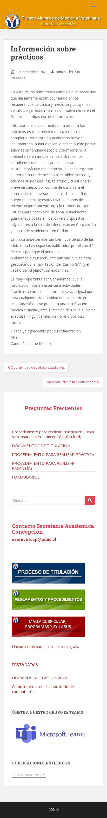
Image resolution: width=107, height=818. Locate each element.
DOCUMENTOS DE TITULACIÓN (41, 445)
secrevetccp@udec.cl (34, 539)
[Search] (90, 500)
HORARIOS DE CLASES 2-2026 (39, 677)
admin (61, 71)
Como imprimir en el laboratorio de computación (43, 689)
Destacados (25, 664)
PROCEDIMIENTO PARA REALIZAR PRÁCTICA (53, 454)
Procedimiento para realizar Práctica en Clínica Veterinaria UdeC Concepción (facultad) (53, 434)
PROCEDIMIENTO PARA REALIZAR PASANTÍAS (43, 466)
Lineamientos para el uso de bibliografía (45, 646)
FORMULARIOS (25, 477)
